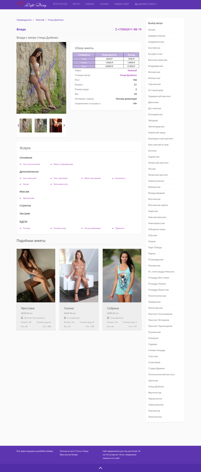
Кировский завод (156, 132)
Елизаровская (155, 114)
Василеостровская (157, 60)
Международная (156, 193)
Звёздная (153, 120)
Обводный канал (156, 229)
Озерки (152, 241)
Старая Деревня (156, 368)
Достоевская (154, 108)
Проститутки (60, 4)
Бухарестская (155, 54)
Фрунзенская (154, 392)
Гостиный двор (155, 90)
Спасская (153, 356)
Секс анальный (29, 178)
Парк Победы (155, 247)
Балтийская (154, 48)
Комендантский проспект (160, 138)
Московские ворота (158, 205)
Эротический (28, 198)
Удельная (153, 380)
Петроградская (155, 259)
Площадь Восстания (158, 277)
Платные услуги (67, 451)
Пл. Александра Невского (161, 271)
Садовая (152, 344)
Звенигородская (156, 126)
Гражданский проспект (159, 96)
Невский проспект (157, 217)
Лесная (152, 169)
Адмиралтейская (156, 36)
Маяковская (154, 187)
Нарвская (153, 211)
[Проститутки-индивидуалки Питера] (33, 6)
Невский (40, 20)
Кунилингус (120, 178)
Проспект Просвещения (160, 326)
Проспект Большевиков (160, 314)
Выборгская (154, 78)
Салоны (104, 4)
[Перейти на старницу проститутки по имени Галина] (79, 275)
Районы (90, 4)
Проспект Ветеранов (158, 320)
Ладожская (153, 156)
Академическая (156, 42)
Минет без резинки (92, 178)
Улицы (85, 451)
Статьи (78, 451)
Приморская (154, 302)
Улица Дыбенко (56, 20)
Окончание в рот (61, 184)
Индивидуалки (24, 20)
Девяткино (153, 102)
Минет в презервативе (63, 164)
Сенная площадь (156, 350)
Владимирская (155, 66)
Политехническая (157, 296)
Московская (154, 199)
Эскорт (26, 184)
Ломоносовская (156, 181)
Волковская (154, 72)
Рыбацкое (153, 338)
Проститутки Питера (69, 455)
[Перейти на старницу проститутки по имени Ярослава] (36, 275)
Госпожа (26, 228)
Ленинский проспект (158, 163)
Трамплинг (120, 228)
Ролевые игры (60, 228)
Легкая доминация (92, 228)
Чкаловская (154, 410)
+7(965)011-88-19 (129, 29)
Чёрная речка (155, 398)
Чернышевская (155, 404)
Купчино (152, 150)
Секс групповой (60, 178)
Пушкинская (154, 332)
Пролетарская (155, 308)
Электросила (155, 417)
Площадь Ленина (157, 283)
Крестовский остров (158, 144)
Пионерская (154, 265)
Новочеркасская (156, 223)
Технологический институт (161, 374)
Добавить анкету (146, 4)
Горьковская (154, 84)
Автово (151, 29)
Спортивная (154, 362)
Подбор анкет (121, 4)
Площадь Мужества (158, 290)
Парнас (152, 253)
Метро (76, 4)
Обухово (152, 235)
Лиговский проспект (158, 175)
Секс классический (31, 164)
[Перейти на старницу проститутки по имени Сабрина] (122, 275)
